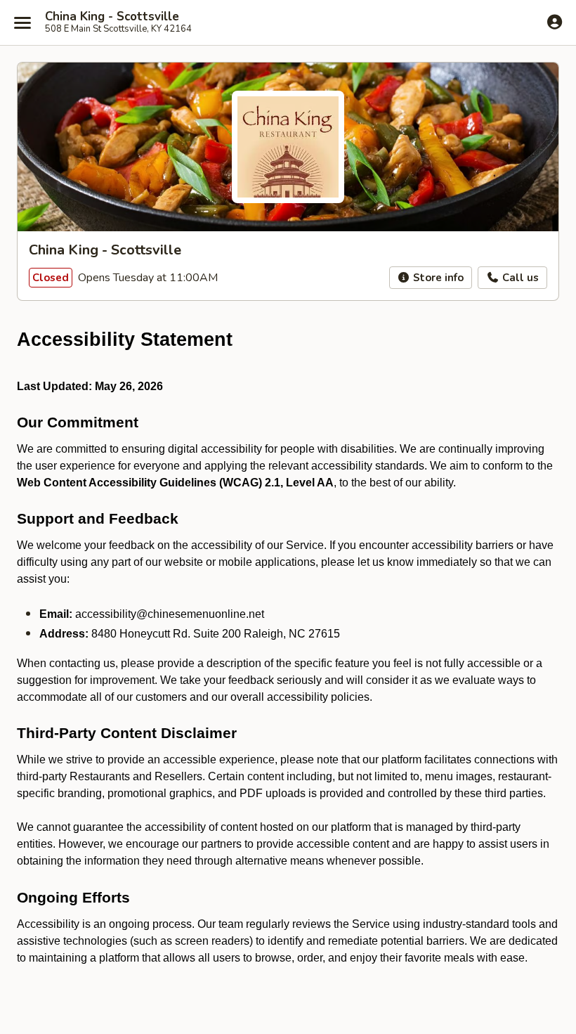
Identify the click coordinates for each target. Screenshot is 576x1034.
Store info (437, 278)
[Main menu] (22, 22)
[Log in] (554, 22)
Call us (519, 278)
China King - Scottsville (112, 17)
